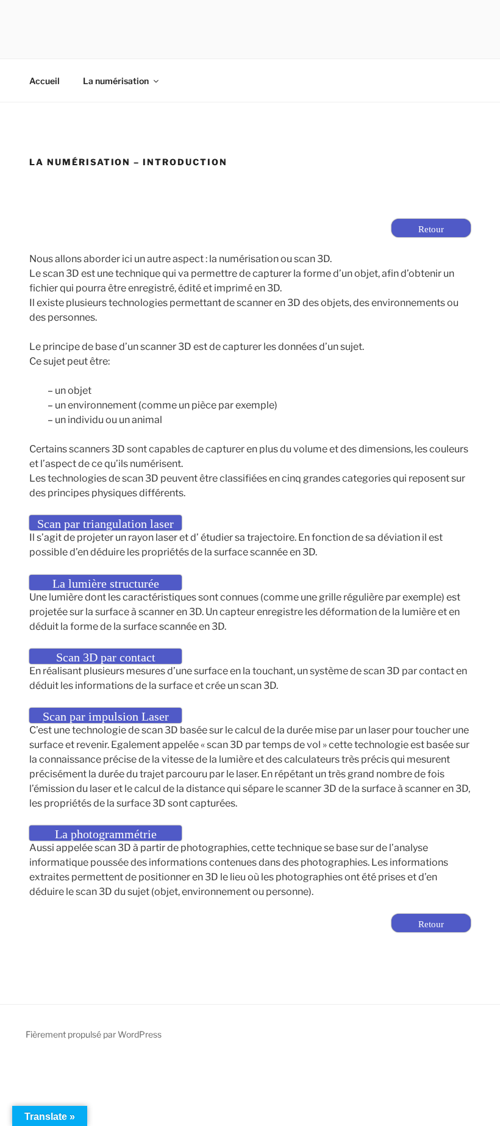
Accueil (44, 81)
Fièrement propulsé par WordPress (94, 1034)
